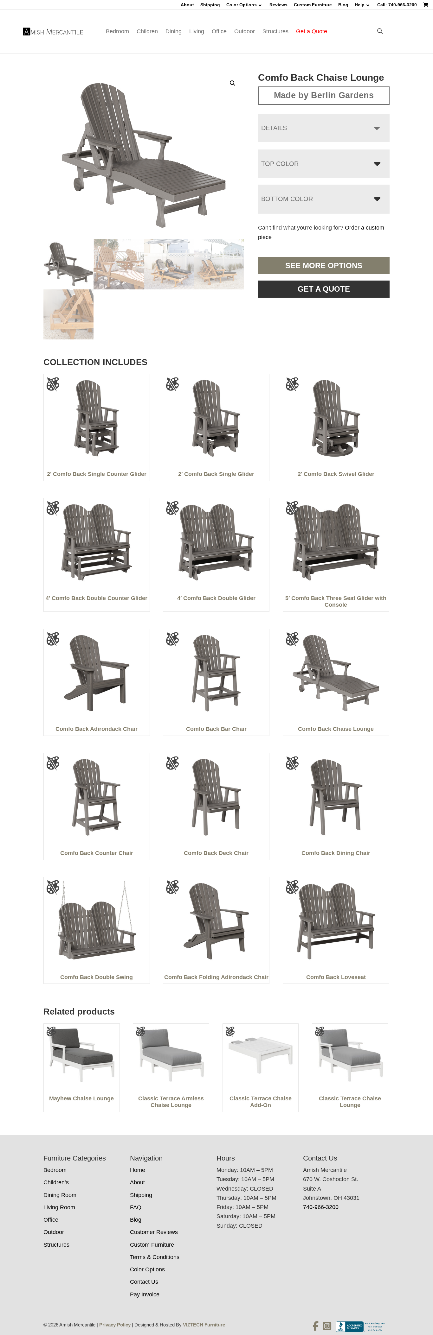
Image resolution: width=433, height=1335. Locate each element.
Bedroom (117, 31)
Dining (173, 31)
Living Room (59, 1207)
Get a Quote (311, 31)
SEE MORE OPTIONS (323, 265)
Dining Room (59, 1195)
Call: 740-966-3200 (397, 4)
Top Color (280, 163)
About (187, 4)
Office (219, 31)
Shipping (210, 4)
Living (196, 31)
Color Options (241, 4)
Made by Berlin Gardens (324, 95)
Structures (275, 31)
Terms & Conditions (154, 1257)
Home (137, 1170)
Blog (343, 4)
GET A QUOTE (324, 289)
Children (147, 31)
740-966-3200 (321, 1207)
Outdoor (244, 31)
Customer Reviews (154, 1232)
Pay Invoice (144, 1294)
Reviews (278, 4)
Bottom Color (287, 198)
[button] (232, 83)
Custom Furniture (313, 4)
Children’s (56, 1182)
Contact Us (144, 1282)
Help (360, 4)
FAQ (135, 1207)
